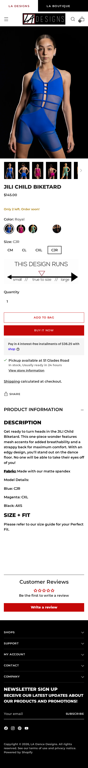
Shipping (12, 381)
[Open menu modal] (6, 19)
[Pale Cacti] (33, 229)
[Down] (81, 170)
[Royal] (9, 229)
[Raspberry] (21, 229)
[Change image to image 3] (37, 170)
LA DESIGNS (19, 6)
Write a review (44, 607)
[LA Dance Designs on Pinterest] (20, 729)
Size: (11, 242)
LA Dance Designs (44, 744)
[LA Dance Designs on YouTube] (26, 729)
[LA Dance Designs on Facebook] (6, 729)
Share (14, 394)
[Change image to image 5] (65, 170)
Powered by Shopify (18, 752)
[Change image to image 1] (9, 170)
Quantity (11, 292)
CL (24, 250)
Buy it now (44, 330)
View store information (26, 370)
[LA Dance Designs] (44, 19)
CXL (38, 250)
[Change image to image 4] (51, 170)
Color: (14, 219)
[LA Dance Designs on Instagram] (13, 729)
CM (10, 250)
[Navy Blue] (45, 229)
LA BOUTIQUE (58, 6)
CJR (54, 250)
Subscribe (75, 713)
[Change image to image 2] (23, 170)
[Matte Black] (57, 229)
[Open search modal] (72, 19)
